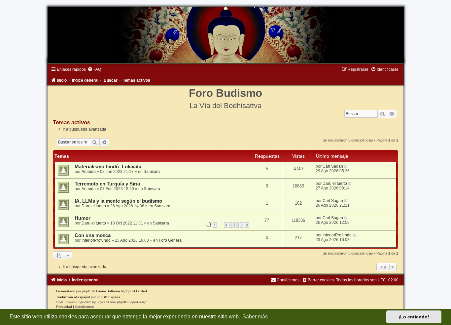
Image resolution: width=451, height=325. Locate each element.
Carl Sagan (333, 166)
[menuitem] (94, 69)
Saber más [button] (255, 316)
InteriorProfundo (96, 240)
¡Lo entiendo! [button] (414, 316)
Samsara (152, 171)
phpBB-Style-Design (132, 302)
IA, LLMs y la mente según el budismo (118, 201)
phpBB (87, 291)
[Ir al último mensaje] (346, 166)
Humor (82, 218)
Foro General (171, 240)
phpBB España (108, 297)
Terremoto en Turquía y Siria (107, 183)
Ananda (89, 171)
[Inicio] (225, 35)
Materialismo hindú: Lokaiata (108, 166)
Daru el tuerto (335, 183)
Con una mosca (93, 235)
